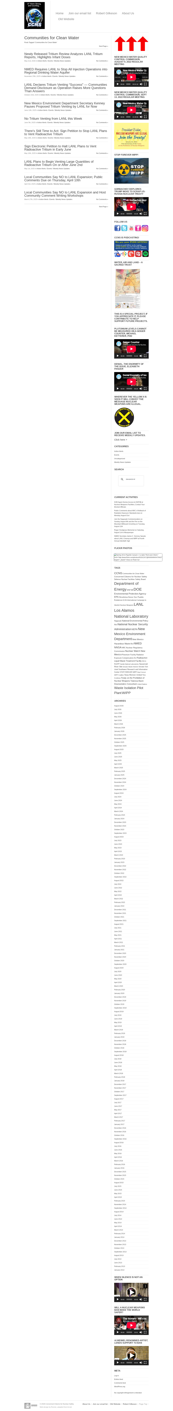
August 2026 (119, 706)
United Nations (142, 684)
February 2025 (119, 771)
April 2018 (118, 1070)
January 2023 (119, 862)
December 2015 (120, 1172)
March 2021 (118, 942)
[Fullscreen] (145, 84)
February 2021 (119, 946)
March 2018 (118, 1073)
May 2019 (118, 1022)
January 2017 (119, 1124)
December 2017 (120, 1084)
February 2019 (119, 1033)
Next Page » (103, 46)
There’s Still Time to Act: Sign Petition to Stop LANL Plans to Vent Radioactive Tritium (65, 132)
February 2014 (119, 1234)
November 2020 (120, 957)
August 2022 (119, 880)
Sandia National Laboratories (129, 664)
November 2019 (120, 1001)
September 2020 (120, 964)
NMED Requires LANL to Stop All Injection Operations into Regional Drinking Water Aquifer (65, 70)
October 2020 (119, 961)
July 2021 (117, 928)
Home (60, 13)
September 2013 (120, 1252)
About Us (128, 13)
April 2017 (118, 1113)
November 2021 (120, 913)
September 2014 (120, 1208)
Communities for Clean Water (133, 574)
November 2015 (120, 1175)
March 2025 (118, 768)
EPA (116, 597)
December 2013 (120, 1241)
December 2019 (120, 997)
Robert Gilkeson (106, 13)
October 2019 (119, 1004)
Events (50, 61)
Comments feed (120, 1383)
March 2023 (118, 855)
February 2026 (119, 728)
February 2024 (119, 815)
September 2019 (120, 1008)
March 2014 (118, 1230)
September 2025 (120, 746)
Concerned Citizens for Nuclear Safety (130, 576)
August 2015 (119, 1183)
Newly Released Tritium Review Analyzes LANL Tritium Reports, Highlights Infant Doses (63, 55)
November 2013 (120, 1244)
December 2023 (120, 822)
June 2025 (118, 757)
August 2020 (119, 968)
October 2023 (119, 830)
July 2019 (117, 1015)
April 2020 (118, 982)
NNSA (118, 647)
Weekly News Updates (62, 61)
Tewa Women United (133, 675)
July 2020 (117, 971)
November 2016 (120, 1132)
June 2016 (118, 1150)
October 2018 (119, 1048)
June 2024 (118, 800)
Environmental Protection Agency (130, 594)
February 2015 (119, 1201)
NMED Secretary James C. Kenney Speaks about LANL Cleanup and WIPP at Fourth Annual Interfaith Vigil (130, 538)
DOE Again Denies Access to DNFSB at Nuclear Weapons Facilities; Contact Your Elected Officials (129, 504)
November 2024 (120, 782)
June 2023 (118, 844)
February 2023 (119, 859)
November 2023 (120, 826)
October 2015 (119, 1179)
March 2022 (118, 899)
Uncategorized (119, 459)
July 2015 (117, 1186)
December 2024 (120, 779)
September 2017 (120, 1095)
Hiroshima (123, 597)
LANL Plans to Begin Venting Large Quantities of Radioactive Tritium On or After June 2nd (59, 163)
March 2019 (118, 1030)
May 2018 (118, 1066)
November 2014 (120, 1204)
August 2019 (119, 1012)
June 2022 (118, 888)
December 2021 (120, 910)
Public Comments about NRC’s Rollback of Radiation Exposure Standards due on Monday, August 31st (130, 513)
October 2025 (119, 742)
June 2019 (118, 1019)
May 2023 (118, 848)
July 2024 (117, 797)
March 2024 (118, 811)
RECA (144, 661)
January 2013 (119, 1270)
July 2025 (117, 753)
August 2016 (119, 1143)
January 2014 (119, 1237)
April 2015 (118, 1197)
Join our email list (79, 13)
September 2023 (120, 833)
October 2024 (119, 786)
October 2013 (119, 1248)
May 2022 (118, 891)
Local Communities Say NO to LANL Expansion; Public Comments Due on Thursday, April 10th (63, 178)
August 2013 (119, 1255)
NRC (124, 648)
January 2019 (119, 1037)
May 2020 (118, 979)
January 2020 (119, 993)
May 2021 (118, 935)
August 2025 (119, 749)
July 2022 (117, 884)
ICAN (125, 600)
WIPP (126, 693)
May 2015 (118, 1194)
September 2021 (120, 921)
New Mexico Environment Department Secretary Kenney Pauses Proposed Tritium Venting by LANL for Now (64, 104)
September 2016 (120, 1139)
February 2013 (119, 1266)
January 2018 (119, 1081)
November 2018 (120, 1044)
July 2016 (117, 1146)
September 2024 (120, 789)
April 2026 (118, 720)
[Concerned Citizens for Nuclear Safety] (34, 28)
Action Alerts (42, 61)
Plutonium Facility (129, 655)
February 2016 (119, 1164)
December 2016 (120, 1128)
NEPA (135, 629)
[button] (131, 1292)
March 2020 (118, 986)
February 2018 (119, 1077)
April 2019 (118, 1026)
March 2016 (118, 1161)
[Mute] (141, 84)
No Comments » (102, 61)
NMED (138, 643)
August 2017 (119, 1099)
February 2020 (119, 990)
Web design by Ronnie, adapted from (53, 1407)
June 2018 (118, 1062)
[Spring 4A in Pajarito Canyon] (138, 560)
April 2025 (118, 764)
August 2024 (119, 793)
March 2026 (118, 724)
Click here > (120, 439)
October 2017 (119, 1092)
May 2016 (118, 1153)
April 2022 (118, 895)
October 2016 (119, 1135)
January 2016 (119, 1168)
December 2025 (120, 735)
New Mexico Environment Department (129, 634)
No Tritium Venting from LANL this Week (53, 118)
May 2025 (118, 760)
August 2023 (119, 837)
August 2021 (119, 924)
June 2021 (118, 931)
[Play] (117, 84)
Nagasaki (118, 621)
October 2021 (119, 917)
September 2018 (120, 1052)
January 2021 (119, 950)
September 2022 (120, 877)
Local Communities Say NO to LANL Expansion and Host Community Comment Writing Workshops (65, 193)
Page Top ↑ (144, 1404)
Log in (116, 1376)
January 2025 (119, 775)
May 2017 (118, 1110)
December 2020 (120, 953)
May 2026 (118, 717)
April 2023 (118, 851)
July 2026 (117, 709)
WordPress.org (119, 1387)
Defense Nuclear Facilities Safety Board (130, 579)
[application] (131, 77)
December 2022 (120, 866)
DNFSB (130, 590)
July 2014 (117, 1215)
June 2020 (118, 975)
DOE (138, 589)
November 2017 (120, 1088)
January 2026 (119, 731)
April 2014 (118, 1226)
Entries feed (118, 1379)
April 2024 (118, 808)
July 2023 (117, 840)
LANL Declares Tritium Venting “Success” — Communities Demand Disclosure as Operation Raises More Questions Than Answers (65, 88)
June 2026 (118, 713)
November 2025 (120, 739)
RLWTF (117, 664)
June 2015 (118, 1190)
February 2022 (119, 902)
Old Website (66, 19)
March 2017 (118, 1117)
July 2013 (117, 1259)
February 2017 (119, 1121)
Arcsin (69, 1407)
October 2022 (119, 873)
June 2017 (118, 1106)
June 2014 (118, 1219)
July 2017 (117, 1103)
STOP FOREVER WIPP (128, 672)
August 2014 (119, 1212)
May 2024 (118, 804)
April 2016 (118, 1157)
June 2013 (118, 1263)
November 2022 (120, 870)
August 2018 (119, 1055)
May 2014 (118, 1223)
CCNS (118, 573)
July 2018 (117, 1059)
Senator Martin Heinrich (130, 667)
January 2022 (119, 906)
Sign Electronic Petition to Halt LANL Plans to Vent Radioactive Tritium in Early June (60, 147)
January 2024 (119, 819)
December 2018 (120, 1041)
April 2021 (118, 939)
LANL (139, 604)
